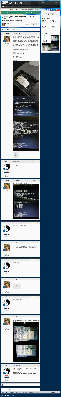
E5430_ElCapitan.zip (17, 165)
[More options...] (38, 33)
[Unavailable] (26, 78)
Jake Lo (7, 161)
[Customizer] (12, 7)
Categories (50, 2)
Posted (16, 33)
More (57, 2)
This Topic (54, 6)
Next (8, 29)
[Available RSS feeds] (58, 392)
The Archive (14, 24)
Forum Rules (42, 2)
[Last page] (11, 29)
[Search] (59, 7)
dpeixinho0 (9, 23)
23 (7, 45)
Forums (34, 2)
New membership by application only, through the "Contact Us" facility (20, 12)
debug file (17, 262)
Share (28, 24)
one (27, 225)
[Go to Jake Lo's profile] (7, 167)
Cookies (13, 395)
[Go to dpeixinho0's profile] (3, 24)
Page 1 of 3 (15, 29)
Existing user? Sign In (6, 6)
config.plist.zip (16, 300)
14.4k (7, 175)
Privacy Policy (3, 395)
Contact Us (9, 395)
